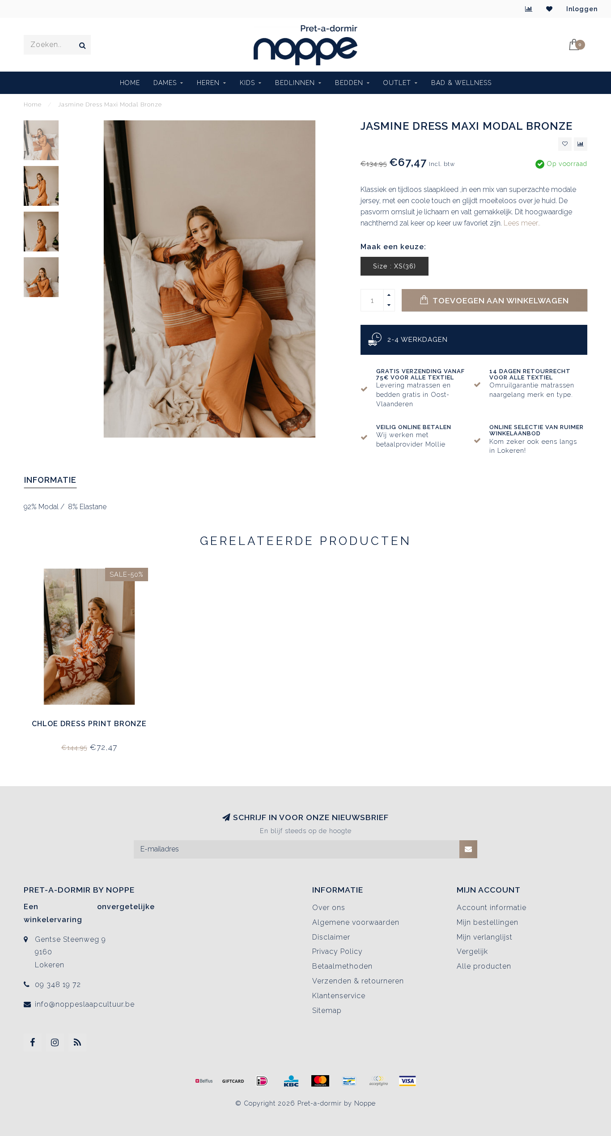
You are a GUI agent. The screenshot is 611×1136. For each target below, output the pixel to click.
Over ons (328, 907)
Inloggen (582, 9)
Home (130, 82)
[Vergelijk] (529, 9)
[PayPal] (378, 1081)
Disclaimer (331, 937)
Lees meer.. (522, 223)
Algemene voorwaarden (355, 922)
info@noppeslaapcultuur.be (85, 1004)
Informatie (50, 480)
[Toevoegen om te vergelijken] (580, 144)
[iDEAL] (262, 1081)
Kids (247, 82)
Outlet (397, 82)
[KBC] (291, 1081)
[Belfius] (204, 1081)
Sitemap (327, 1010)
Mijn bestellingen (487, 922)
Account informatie (491, 907)
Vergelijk (472, 951)
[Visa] (407, 1081)
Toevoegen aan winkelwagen (500, 300)
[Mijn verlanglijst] (549, 9)
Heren (208, 82)
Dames (165, 82)
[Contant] (233, 1081)
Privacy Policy (337, 951)
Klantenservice (338, 995)
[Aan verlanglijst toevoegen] (565, 144)
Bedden (349, 82)
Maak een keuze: (393, 247)
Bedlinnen (295, 82)
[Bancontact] (349, 1081)
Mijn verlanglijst (485, 937)
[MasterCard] (320, 1081)
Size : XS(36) (394, 266)
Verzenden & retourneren (358, 981)
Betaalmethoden (342, 966)
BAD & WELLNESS (461, 82)
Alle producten (484, 966)
